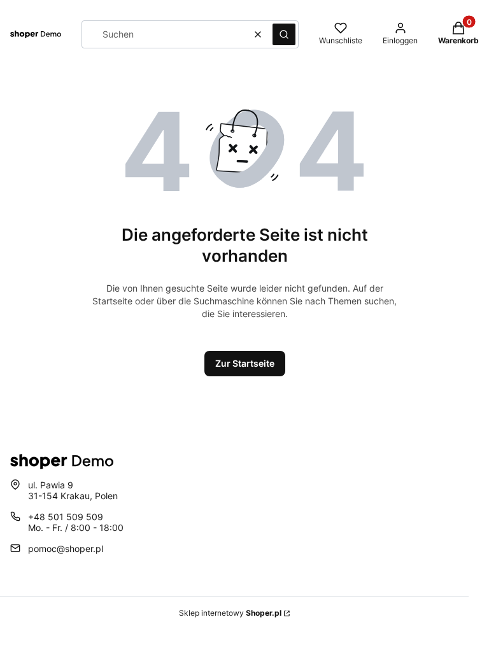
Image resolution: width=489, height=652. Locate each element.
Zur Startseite (244, 363)
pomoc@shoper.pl (65, 548)
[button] (284, 34)
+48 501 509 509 (65, 516)
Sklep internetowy (230, 613)
